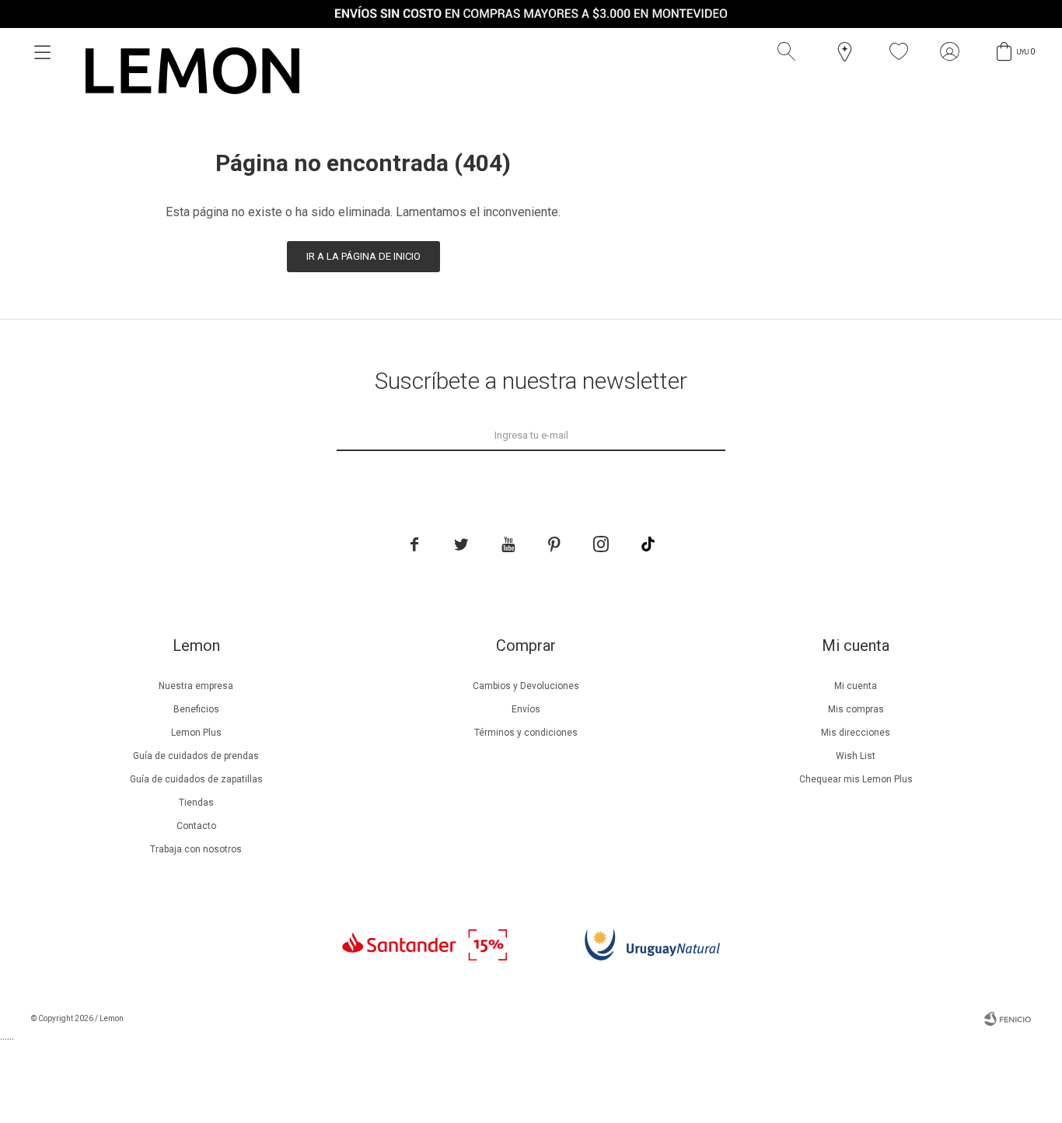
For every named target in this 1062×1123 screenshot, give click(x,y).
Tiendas (196, 802)
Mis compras (856, 709)
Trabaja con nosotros (196, 849)
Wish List (855, 755)
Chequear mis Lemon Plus (856, 779)
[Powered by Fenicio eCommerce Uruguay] (1007, 1018)
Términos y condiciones (526, 732)
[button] (789, 52)
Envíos (526, 709)
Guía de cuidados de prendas (196, 755)
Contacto (196, 825)
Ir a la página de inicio (363, 256)
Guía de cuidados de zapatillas (196, 779)
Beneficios (196, 709)
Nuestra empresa (196, 685)
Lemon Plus (196, 732)
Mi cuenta (855, 685)
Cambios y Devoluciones (526, 685)
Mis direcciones (855, 732)
